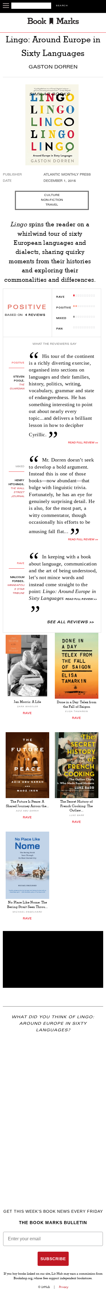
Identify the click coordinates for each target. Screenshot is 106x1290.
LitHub (45, 1287)
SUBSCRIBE (53, 1258)
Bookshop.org (23, 1278)
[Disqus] (53, 1112)
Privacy (63, 1287)
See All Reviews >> (70, 622)
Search (62, 6)
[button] (53, 959)
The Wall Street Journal (17, 492)
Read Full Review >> (83, 443)
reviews (35, 315)
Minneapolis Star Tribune (15, 589)
